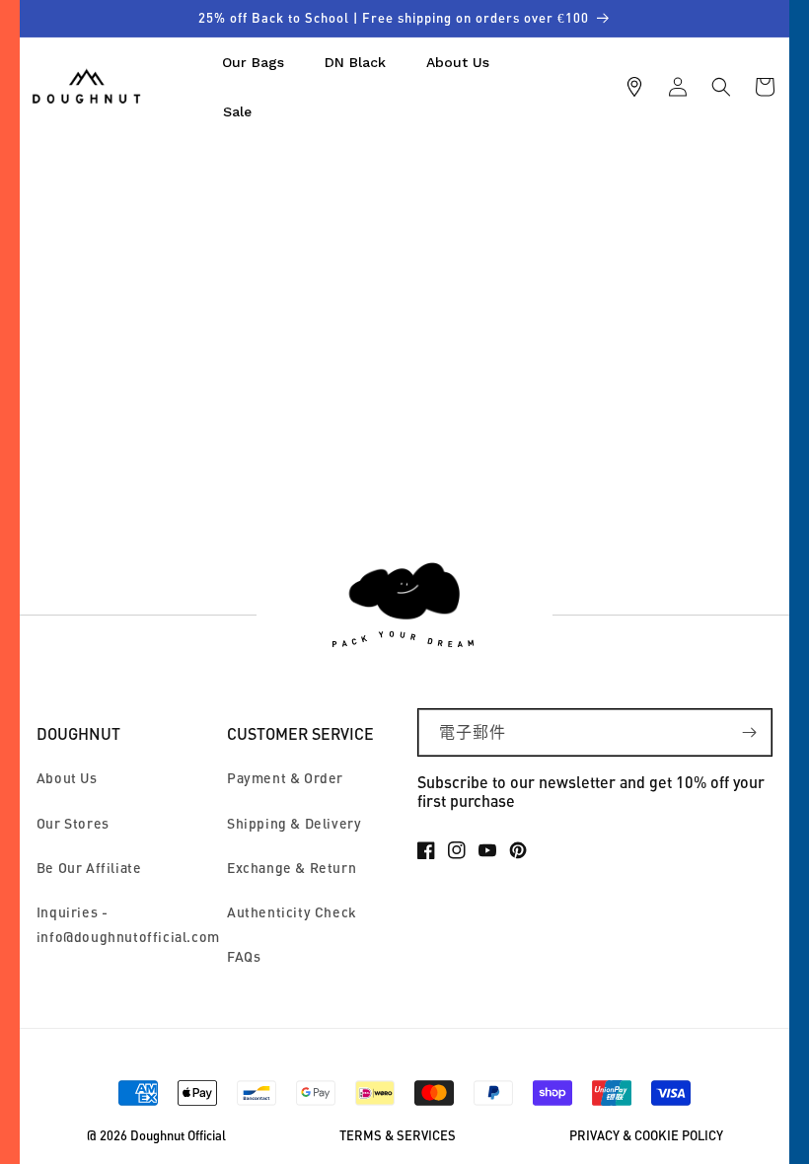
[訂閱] (749, 732)
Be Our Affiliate (89, 867)
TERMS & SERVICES (397, 1135)
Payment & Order (285, 777)
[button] (721, 87)
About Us (67, 777)
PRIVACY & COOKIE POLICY (646, 1135)
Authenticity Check (292, 912)
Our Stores (73, 823)
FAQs (243, 956)
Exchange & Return (291, 867)
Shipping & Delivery (294, 823)
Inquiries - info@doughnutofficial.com (128, 924)
